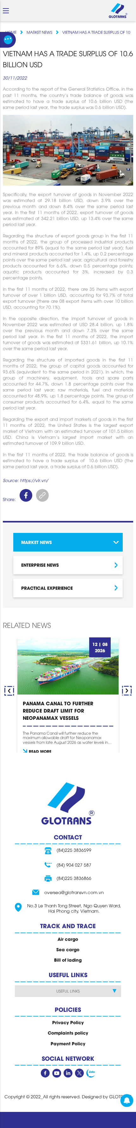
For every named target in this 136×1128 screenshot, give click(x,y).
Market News (39, 32)
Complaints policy (68, 1032)
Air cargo (68, 938)
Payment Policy (68, 1043)
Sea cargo (67, 949)
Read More (40, 751)
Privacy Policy (68, 1022)
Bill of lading (68, 959)
